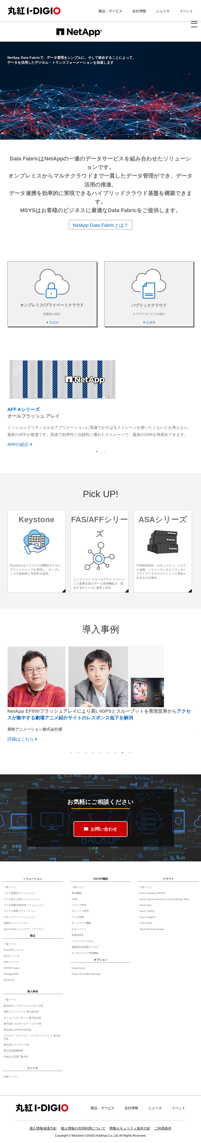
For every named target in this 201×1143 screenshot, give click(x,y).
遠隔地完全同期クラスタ (85, 947)
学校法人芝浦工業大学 (16, 1056)
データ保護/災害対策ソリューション (24, 905)
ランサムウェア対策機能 (85, 953)
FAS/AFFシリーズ (14, 950)
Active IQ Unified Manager (86, 974)
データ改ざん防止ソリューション (22, 899)
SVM (74, 899)
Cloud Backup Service (151, 929)
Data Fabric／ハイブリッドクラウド (24, 929)
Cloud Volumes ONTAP (152, 893)
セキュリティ (79, 929)
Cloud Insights (147, 917)
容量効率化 (78, 935)
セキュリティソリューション (20, 917)
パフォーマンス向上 (83, 941)
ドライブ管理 (79, 905)
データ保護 (78, 917)
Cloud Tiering (146, 911)
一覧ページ (10, 887)
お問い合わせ (104, 829)
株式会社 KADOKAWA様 (17, 1029)
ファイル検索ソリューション (20, 911)
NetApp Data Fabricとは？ (100, 225)
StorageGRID (11, 974)
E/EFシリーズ (11, 956)
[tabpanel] (100, 395)
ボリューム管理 (80, 911)
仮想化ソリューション (16, 923)
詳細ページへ (11, 1076)
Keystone (9, 979)
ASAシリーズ (11, 962)
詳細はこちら (20, 429)
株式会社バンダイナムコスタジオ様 (23, 1005)
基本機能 (76, 893)
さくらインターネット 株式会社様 (22, 1017)
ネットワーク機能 (81, 923)
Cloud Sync (145, 905)
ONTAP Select (12, 968)
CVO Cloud (145, 923)
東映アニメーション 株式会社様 (21, 1011)
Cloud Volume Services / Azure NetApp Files (164, 899)
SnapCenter (78, 968)
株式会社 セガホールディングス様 (22, 1023)
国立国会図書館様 (13, 1050)
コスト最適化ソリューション (20, 893)
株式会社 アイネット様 (16, 1044)
